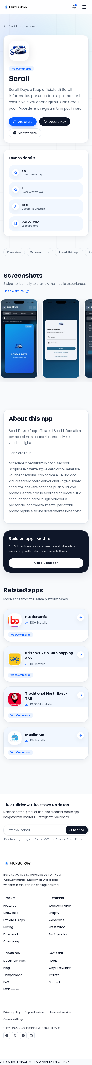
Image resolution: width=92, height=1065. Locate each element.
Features (9, 905)
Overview (14, 252)
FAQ (6, 982)
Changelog (11, 941)
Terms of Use (54, 839)
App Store (25, 122)
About (53, 960)
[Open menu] (84, 7)
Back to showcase (22, 26)
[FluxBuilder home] (15, 6)
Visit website (27, 133)
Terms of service (60, 1012)
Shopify (54, 913)
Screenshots (39, 252)
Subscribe (76, 830)
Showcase (10, 913)
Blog (6, 968)
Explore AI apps (14, 920)
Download (10, 934)
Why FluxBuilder (60, 968)
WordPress (56, 920)
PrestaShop (57, 927)
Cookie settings (13, 1019)
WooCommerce (60, 905)
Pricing (8, 927)
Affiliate (54, 975)
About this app (68, 252)
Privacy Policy (74, 839)
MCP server (11, 989)
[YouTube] (23, 1035)
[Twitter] (15, 1035)
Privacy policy (12, 1012)
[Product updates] (74, 7)
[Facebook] (6, 1035)
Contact (54, 982)
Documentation (14, 960)
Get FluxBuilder (46, 563)
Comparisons (12, 975)
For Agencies (58, 934)
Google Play (57, 122)
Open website (13, 291)
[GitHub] (31, 1035)
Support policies (35, 1012)
